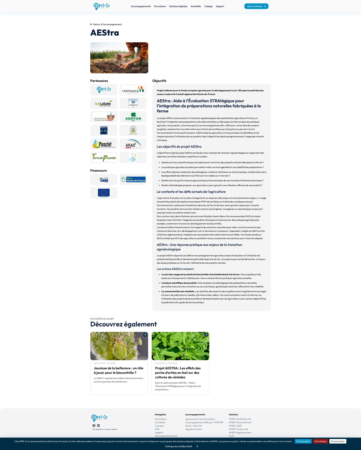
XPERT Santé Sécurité (240, 419)
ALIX (231, 435)
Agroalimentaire (193, 429)
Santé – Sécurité (193, 425)
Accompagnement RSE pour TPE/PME (204, 422)
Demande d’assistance (166, 435)
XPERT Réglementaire (240, 432)
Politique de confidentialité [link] (178, 446)
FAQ (157, 429)
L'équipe (208, 6)
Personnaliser (338, 441)
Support (220, 6)
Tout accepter (303, 441)
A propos (159, 425)
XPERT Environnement (240, 422)
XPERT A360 (235, 425)
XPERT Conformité (238, 429)
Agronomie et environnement (200, 419)
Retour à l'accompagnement (107, 24)
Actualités (196, 6)
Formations (160, 6)
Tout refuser (320, 441)
